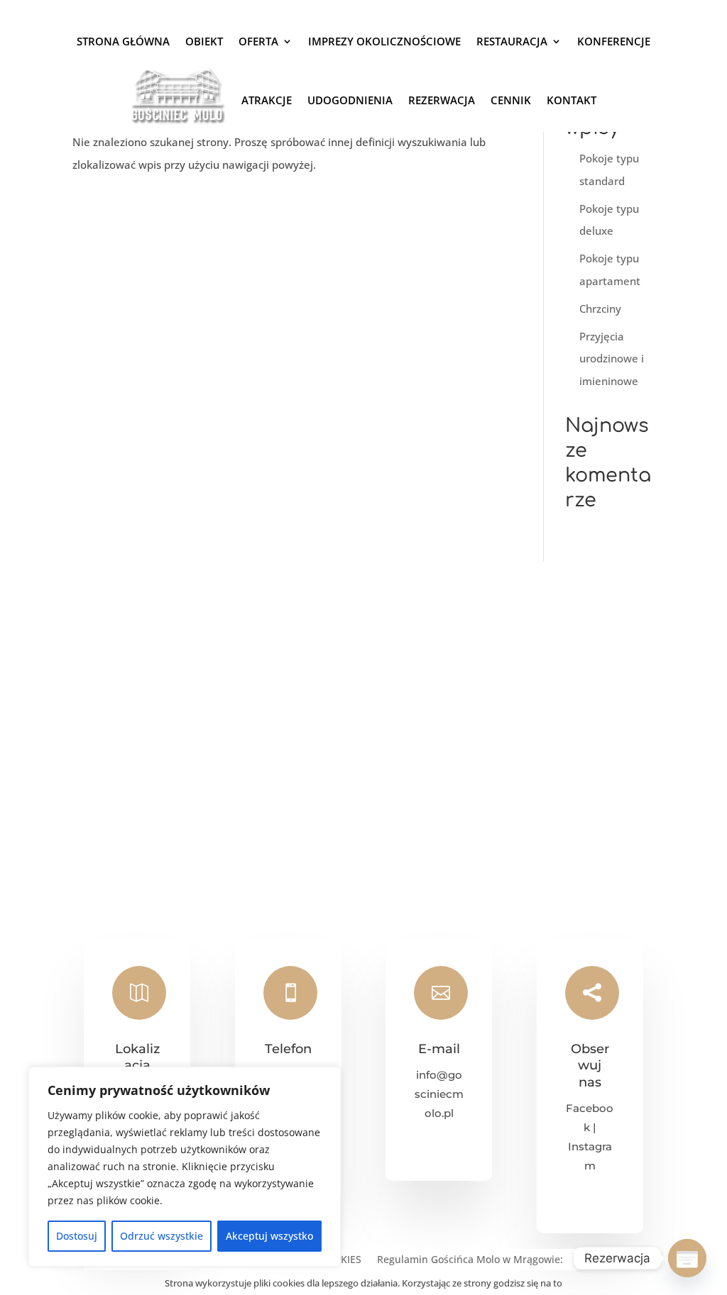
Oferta (258, 41)
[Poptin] (687, 1258)
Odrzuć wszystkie (161, 1236)
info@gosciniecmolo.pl (439, 1094)
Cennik (511, 100)
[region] (184, 1167)
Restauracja (511, 41)
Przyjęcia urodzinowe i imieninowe (611, 358)
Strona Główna (123, 41)
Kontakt (571, 100)
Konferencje (613, 41)
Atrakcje (266, 100)
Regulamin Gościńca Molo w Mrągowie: (470, 1260)
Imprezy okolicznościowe (384, 41)
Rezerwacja (441, 100)
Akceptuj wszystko (269, 1236)
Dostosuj (76, 1236)
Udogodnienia (350, 100)
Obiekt (204, 41)
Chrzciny (600, 308)
